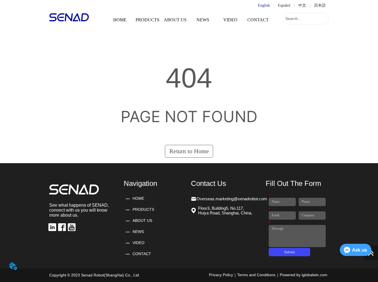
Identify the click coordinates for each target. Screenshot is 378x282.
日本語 (320, 5)
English (264, 5)
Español (284, 5)
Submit (289, 252)
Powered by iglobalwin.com (303, 275)
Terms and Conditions (256, 275)
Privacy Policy (221, 275)
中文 (302, 5)
